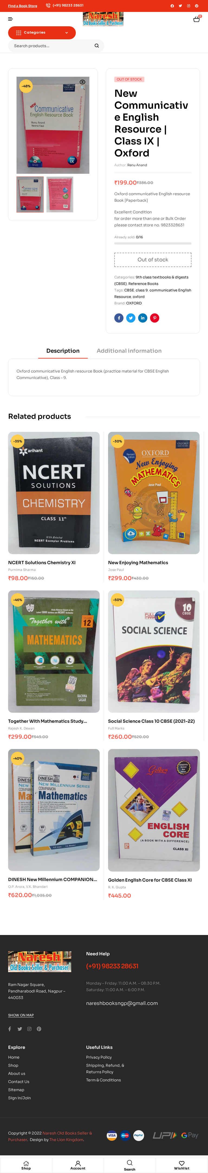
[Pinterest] (196, 6)
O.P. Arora (16, 887)
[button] (83, 85)
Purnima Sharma (22, 570)
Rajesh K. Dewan (21, 728)
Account (78, 1168)
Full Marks (116, 728)
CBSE (129, 290)
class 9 (142, 290)
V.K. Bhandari (37, 887)
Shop (26, 1168)
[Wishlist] (181, 1163)
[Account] (78, 1163)
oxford (139, 296)
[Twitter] (180, 6)
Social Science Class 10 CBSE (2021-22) (151, 721)
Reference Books (143, 283)
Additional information (129, 351)
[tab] (63, 352)
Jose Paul (116, 570)
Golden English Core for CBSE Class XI (150, 880)
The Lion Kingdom (66, 1139)
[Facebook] (172, 6)
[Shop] (26, 1163)
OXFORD (134, 303)
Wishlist (181, 1168)
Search (96, 45)
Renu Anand (137, 165)
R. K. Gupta (117, 887)
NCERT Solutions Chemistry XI (42, 562)
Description (63, 351)
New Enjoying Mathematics (138, 562)
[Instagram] (188, 6)
